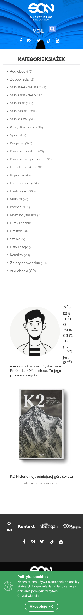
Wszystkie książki (23, 127)
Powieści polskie (23, 151)
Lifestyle (16, 231)
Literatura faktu (22, 167)
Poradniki (17, 207)
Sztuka (15, 239)
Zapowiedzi (19, 79)
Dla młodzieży (21, 183)
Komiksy (16, 255)
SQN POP (17, 103)
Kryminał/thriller (23, 215)
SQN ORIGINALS (23, 95)
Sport (14, 135)
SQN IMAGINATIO (24, 87)
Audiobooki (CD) (23, 271)
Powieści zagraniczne (27, 159)
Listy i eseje (19, 247)
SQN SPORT (19, 111)
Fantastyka (18, 191)
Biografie (17, 143)
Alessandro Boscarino (41, 483)
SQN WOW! (19, 119)
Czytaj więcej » (28, 595)
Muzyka (16, 199)
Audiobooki (19, 71)
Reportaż (17, 175)
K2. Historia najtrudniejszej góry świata (41, 476)
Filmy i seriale (21, 223)
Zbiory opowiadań (25, 263)
